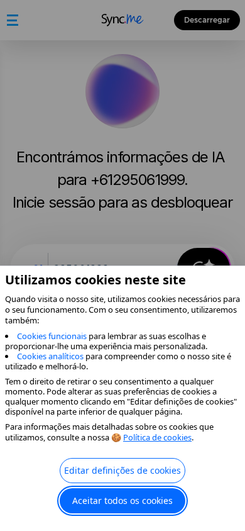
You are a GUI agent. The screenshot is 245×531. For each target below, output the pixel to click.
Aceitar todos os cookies (122, 500)
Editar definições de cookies (122, 470)
